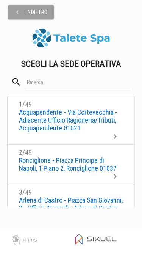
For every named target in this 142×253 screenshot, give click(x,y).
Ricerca (35, 82)
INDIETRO (31, 12)
